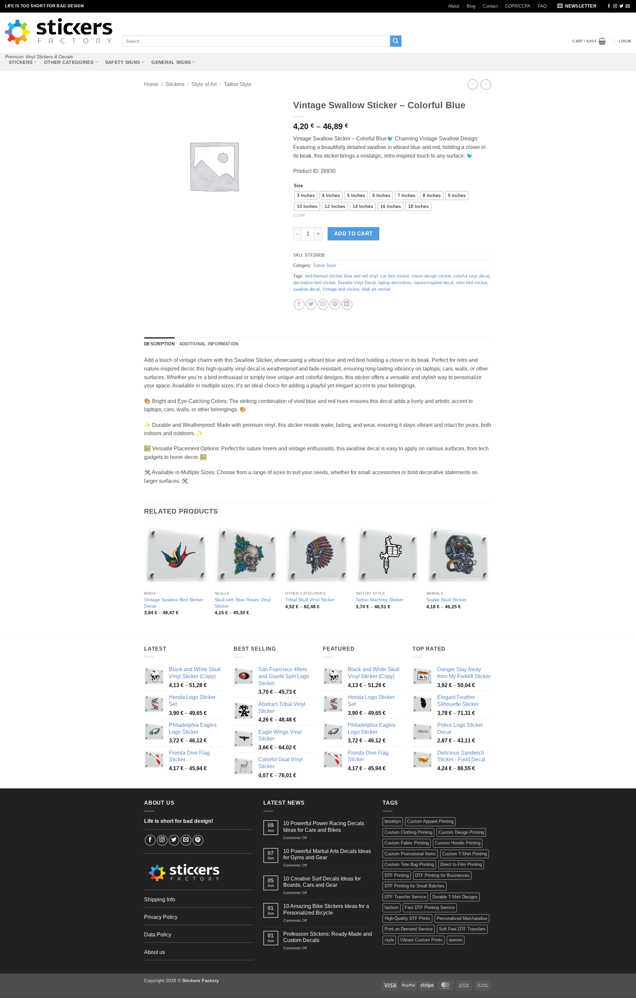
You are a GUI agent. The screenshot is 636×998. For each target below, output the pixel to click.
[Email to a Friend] (323, 304)
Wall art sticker (376, 289)
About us (154, 952)
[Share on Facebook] (299, 304)
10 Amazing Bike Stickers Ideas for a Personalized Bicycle (326, 909)
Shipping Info (159, 899)
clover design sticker (431, 276)
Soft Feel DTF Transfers (462, 928)
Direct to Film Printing (461, 864)
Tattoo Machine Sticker (379, 599)
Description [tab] (159, 343)
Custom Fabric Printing (407, 842)
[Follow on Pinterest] (197, 840)
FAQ (542, 6)
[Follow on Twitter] (621, 6)
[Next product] (472, 84)
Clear (299, 215)
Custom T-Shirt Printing (464, 853)
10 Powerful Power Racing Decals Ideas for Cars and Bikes (323, 826)
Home (151, 84)
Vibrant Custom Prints (421, 939)
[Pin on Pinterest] (335, 304)
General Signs (171, 62)
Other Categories (68, 62)
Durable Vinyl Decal (357, 282)
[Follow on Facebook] (609, 6)
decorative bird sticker (314, 282)
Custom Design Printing (461, 832)
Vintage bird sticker (340, 289)
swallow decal (306, 289)
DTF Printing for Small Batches (415, 885)
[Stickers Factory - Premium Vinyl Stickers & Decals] (58, 31)
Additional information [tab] (208, 343)
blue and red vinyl (361, 276)
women (455, 939)
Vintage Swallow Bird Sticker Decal (173, 603)
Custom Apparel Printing (430, 821)
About (453, 6)
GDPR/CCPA (517, 6)
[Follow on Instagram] (615, 6)
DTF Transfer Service (405, 896)
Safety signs (122, 62)
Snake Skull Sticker (446, 599)
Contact (490, 6)
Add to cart (353, 233)
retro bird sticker (471, 282)
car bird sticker (395, 276)
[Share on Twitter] (311, 304)
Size (298, 185)
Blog (471, 6)
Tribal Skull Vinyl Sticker (310, 599)
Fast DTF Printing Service (430, 907)
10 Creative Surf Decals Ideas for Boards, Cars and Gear (322, 882)
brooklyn (393, 821)
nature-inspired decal (433, 282)
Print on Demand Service (409, 928)
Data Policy (157, 934)
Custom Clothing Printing (408, 832)
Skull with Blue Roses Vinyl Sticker (243, 603)
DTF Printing (397, 875)
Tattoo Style (237, 84)
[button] (578, 6)
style (389, 939)
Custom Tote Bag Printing (409, 864)
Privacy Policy (161, 917)
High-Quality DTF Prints (407, 918)
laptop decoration (394, 282)
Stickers (20, 62)
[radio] (305, 195)
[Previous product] (486, 84)
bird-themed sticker (323, 276)
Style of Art (204, 84)
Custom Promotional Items (410, 853)
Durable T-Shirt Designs (455, 896)
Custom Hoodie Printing (457, 842)
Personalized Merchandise (462, 918)
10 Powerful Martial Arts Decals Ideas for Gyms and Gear (327, 854)
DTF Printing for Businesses (442, 875)
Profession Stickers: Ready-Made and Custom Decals (327, 937)
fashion (391, 907)
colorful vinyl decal (471, 276)
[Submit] (395, 41)
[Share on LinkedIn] (347, 304)
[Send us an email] (628, 6)
